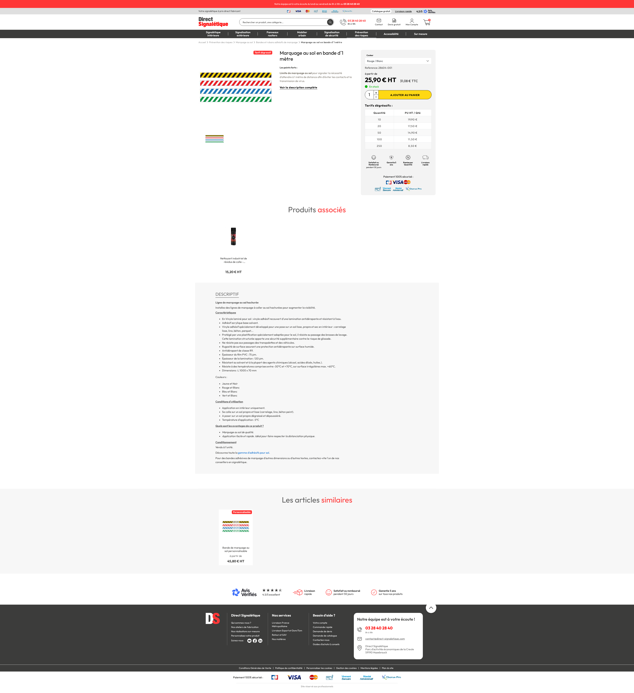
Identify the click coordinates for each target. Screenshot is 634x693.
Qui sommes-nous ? (241, 622)
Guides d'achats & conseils (326, 644)
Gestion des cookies (346, 668)
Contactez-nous (321, 639)
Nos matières (279, 639)
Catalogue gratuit (381, 11)
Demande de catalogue (325, 635)
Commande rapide (322, 627)
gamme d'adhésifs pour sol (253, 452)
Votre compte (320, 622)
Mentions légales (369, 668)
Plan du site (387, 668)
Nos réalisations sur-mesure (245, 631)
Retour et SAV (279, 634)
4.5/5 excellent (271, 594)
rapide (309, 592)
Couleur (370, 55)
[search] (330, 22)
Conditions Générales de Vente (255, 668)
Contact (379, 24)
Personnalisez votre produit (245, 635)
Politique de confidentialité (288, 668)
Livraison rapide (403, 11)
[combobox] (398, 61)
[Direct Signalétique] (213, 21)
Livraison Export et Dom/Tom (287, 630)
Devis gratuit (394, 24)
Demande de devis (322, 631)
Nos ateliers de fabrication (245, 627)
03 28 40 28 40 (379, 627)
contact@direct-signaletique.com (385, 638)
